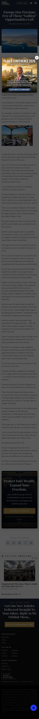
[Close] (37, 58)
